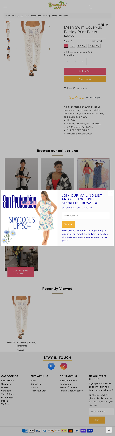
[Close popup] (110, 193)
